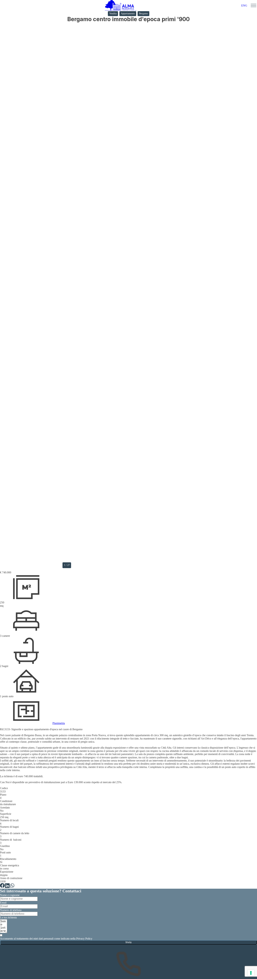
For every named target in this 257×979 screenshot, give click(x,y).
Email (3, 902)
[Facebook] (2, 885)
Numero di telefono (11, 910)
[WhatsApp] (12, 885)
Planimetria (58, 723)
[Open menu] (253, 5)
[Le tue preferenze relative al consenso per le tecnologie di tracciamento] (251, 973)
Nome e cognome (10, 895)
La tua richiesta (8, 917)
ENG (244, 5)
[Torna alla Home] (120, 5)
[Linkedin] (7, 885)
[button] (129, 296)
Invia (128, 942)
